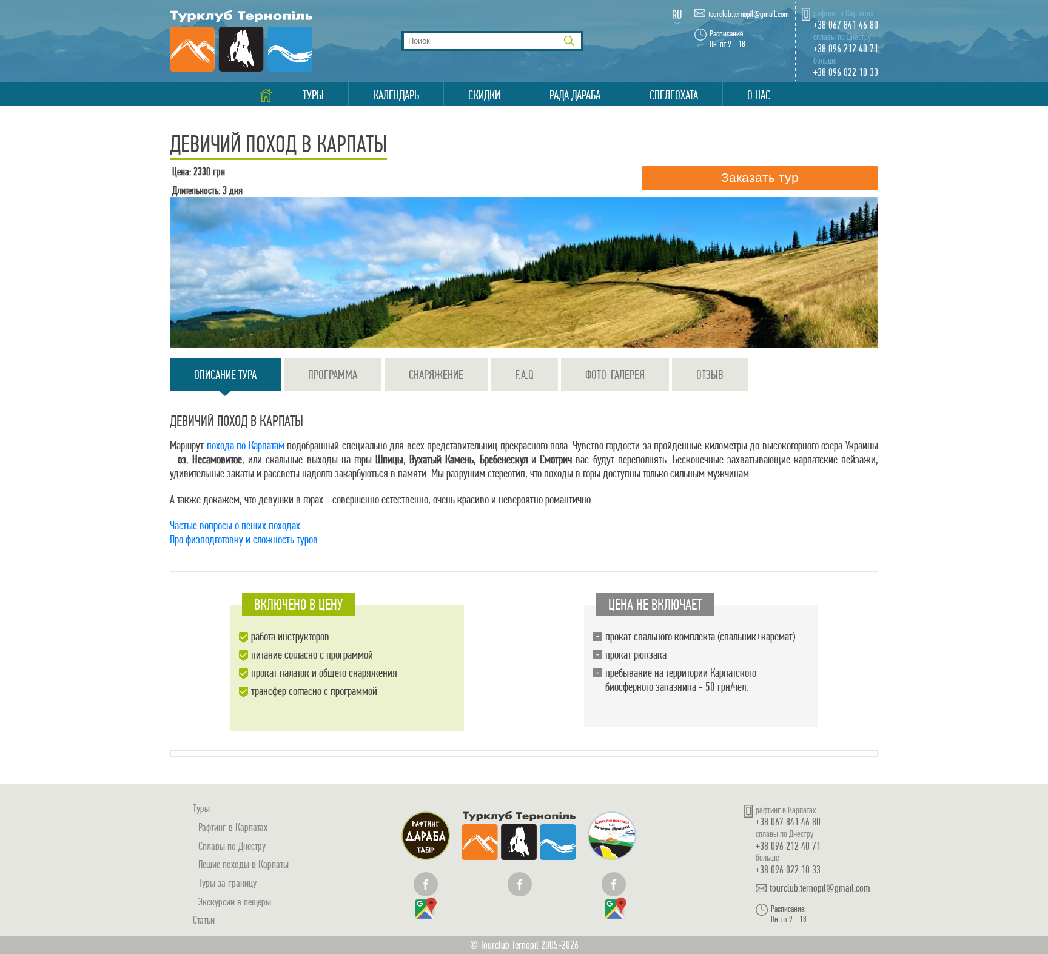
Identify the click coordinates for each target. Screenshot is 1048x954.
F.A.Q (524, 375)
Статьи (204, 919)
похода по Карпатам (245, 445)
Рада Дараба (574, 95)
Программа (332, 375)
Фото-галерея (615, 375)
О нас (758, 95)
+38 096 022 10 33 (845, 72)
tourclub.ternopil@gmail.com (748, 14)
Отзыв (710, 375)
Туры (313, 95)
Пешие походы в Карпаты (243, 864)
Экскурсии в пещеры (234, 901)
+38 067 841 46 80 (845, 24)
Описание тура (225, 375)
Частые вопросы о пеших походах (235, 525)
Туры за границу (227, 882)
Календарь (396, 95)
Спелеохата (674, 95)
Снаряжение (436, 375)
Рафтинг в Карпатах (232, 827)
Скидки (484, 95)
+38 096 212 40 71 (845, 48)
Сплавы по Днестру (232, 845)
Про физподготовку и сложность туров (244, 539)
